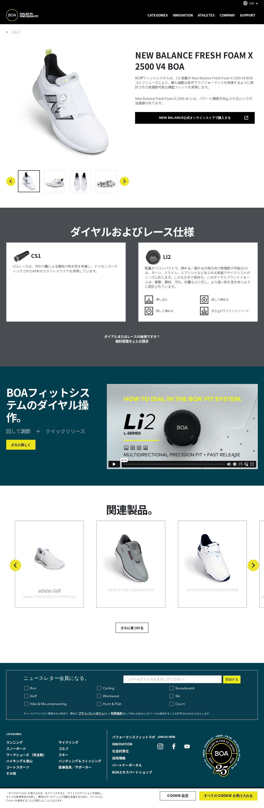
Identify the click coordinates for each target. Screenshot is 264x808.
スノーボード (16, 748)
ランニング (14, 742)
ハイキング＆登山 (19, 760)
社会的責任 (120, 750)
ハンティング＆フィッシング (80, 760)
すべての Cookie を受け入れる (228, 795)
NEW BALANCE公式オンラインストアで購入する (195, 117)
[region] (132, 798)
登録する (231, 679)
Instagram (160, 746)
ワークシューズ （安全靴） (26, 754)
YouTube (187, 746)
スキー (63, 754)
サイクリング (68, 742)
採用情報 (118, 758)
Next (124, 181)
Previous (10, 181)
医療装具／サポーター (75, 767)
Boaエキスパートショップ (132, 772)
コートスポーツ (17, 767)
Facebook (174, 746)
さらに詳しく (21, 444)
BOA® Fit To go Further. (31, 15)
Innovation (122, 743)
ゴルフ (15, 32)
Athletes (206, 15)
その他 (11, 773)
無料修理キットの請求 (132, 340)
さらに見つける (132, 627)
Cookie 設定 (177, 795)
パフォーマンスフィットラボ (133, 736)
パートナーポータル (127, 765)
